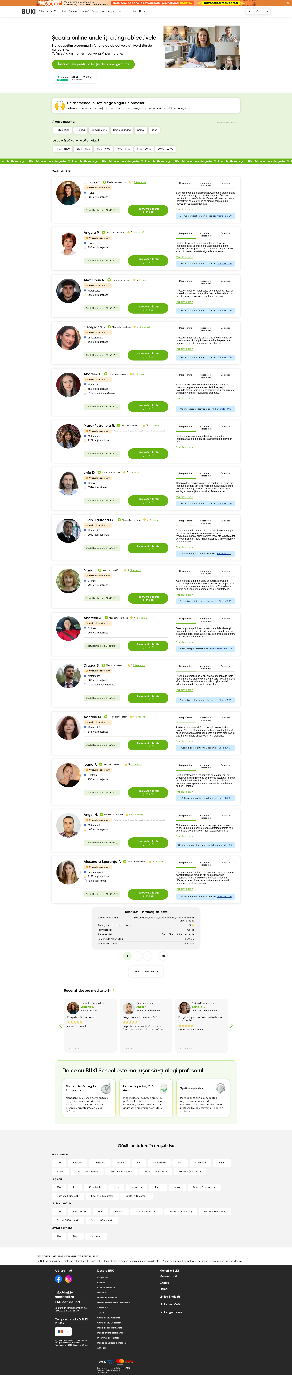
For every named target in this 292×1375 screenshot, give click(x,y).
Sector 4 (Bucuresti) (102, 1196)
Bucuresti (200, 1163)
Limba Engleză (170, 1296)
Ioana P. (90, 764)
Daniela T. (198, 1007)
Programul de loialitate (108, 1338)
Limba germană (122, 130)
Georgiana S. (95, 327)
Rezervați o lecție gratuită (148, 210)
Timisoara (99, 1163)
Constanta (159, 1163)
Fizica (154, 130)
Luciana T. (92, 182)
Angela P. (91, 232)
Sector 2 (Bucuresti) (87, 1171)
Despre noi (98, 11)
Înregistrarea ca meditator (121, 11)
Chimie (141, 130)
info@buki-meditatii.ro (64, 1295)
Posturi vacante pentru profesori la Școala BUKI (113, 1305)
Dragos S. (92, 665)
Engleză (80, 130)
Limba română (99, 130)
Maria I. (90, 570)
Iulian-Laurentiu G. (99, 520)
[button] (288, 3)
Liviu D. (89, 472)
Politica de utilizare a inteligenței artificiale (112, 1345)
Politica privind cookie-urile (110, 1333)
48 (163, 955)
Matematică (63, 130)
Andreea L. (93, 374)
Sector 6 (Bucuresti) (190, 1171)
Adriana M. (93, 717)
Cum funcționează (79, 11)
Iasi (139, 1163)
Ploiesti (222, 1163)
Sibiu (180, 1163)
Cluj (59, 1163)
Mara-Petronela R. (99, 425)
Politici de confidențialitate (109, 1328)
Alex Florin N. (94, 280)
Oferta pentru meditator (108, 1317)
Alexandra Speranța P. (102, 862)
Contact (101, 1282)
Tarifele (100, 1312)
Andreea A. (93, 618)
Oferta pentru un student (109, 1323)
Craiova (77, 1163)
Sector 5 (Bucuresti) (156, 1171)
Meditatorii (60, 11)
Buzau (60, 1171)
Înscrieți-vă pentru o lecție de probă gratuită (93, 64)
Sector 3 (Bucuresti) (121, 1171)
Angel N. (91, 815)
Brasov (121, 1163)
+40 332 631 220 (68, 1302)
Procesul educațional (107, 1297)
